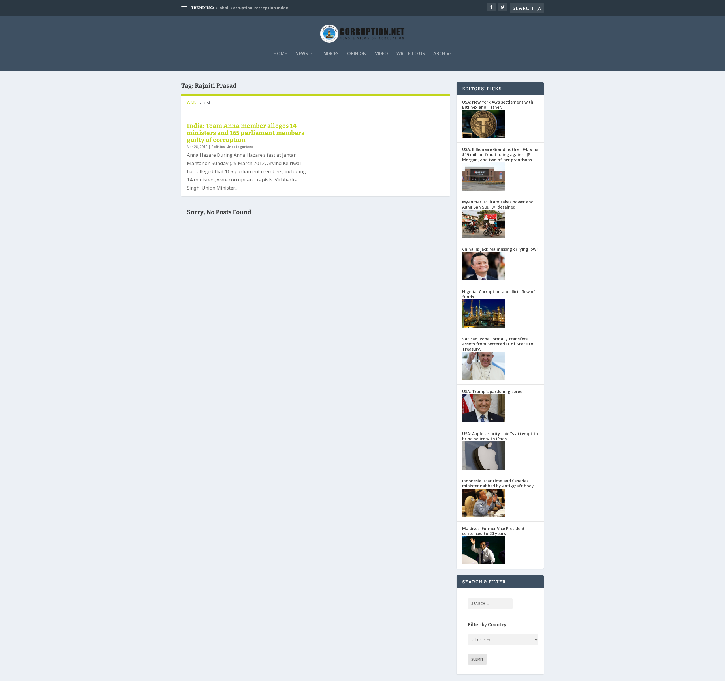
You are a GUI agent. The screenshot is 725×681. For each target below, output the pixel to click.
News (301, 54)
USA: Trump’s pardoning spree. (492, 391)
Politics (218, 146)
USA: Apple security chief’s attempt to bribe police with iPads (500, 436)
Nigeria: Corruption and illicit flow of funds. (498, 294)
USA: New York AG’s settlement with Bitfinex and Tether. (497, 104)
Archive (442, 54)
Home (280, 54)
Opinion (356, 54)
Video (381, 54)
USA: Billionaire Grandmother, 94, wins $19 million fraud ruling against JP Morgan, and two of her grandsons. (500, 154)
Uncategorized (240, 146)
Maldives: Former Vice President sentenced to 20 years (493, 531)
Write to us (410, 54)
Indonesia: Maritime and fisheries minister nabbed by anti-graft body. (498, 483)
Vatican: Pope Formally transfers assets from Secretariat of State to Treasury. (497, 344)
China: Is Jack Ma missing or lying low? (500, 249)
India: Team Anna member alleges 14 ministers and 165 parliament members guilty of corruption (245, 133)
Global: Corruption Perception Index (252, 7)
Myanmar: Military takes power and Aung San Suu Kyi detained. (498, 204)
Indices (330, 54)
